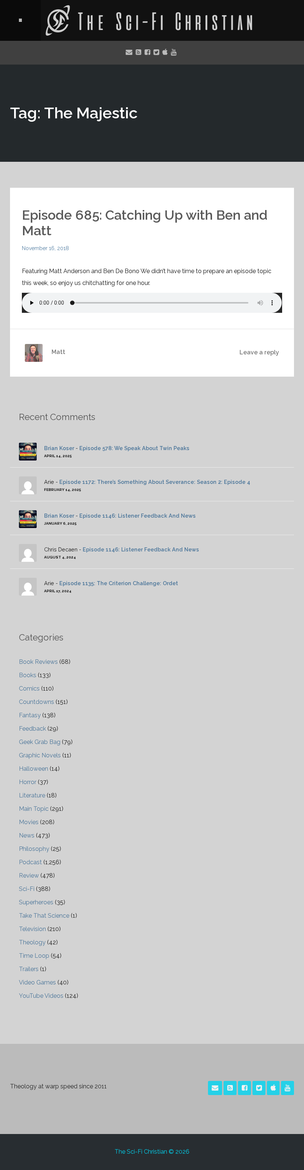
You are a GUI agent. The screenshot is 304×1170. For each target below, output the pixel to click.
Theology (32, 942)
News (26, 835)
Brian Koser (59, 448)
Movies (29, 822)
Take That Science (44, 915)
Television (32, 929)
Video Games (37, 982)
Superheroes (36, 902)
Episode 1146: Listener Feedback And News (137, 515)
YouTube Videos (41, 995)
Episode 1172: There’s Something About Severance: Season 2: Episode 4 (154, 482)
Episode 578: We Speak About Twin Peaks (134, 448)
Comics (29, 688)
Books (27, 675)
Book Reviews (38, 661)
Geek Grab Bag (39, 741)
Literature (32, 795)
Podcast (30, 862)
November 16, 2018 (45, 248)
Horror (27, 782)
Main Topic (34, 808)
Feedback (32, 728)
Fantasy (30, 715)
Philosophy (34, 848)
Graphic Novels (40, 755)
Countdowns (36, 701)
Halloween (33, 768)
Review (29, 875)
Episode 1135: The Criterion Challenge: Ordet (118, 583)
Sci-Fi (26, 888)
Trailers (29, 969)
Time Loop (34, 955)
